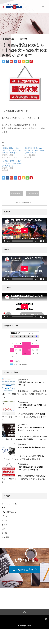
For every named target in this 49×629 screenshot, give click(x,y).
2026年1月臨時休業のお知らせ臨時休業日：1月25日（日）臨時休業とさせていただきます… (24, 479)
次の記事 (32, 193)
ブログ (4, 516)
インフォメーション (10, 504)
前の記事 (16, 193)
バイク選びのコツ (9, 512)
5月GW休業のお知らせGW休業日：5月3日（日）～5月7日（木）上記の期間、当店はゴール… (24, 417)
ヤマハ (4, 525)
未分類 (4, 533)
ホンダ (4, 521)
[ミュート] (41, 241)
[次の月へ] (37, 333)
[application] (24, 230)
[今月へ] (33, 333)
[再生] (5, 241)
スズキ (4, 508)
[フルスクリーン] (44, 241)
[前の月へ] (29, 333)
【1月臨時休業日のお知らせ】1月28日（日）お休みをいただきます (34, 150)
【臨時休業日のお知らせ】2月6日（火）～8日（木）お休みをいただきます (12, 150)
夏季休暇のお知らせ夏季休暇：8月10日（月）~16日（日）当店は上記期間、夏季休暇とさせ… (24, 394)
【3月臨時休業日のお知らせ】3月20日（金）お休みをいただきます (12, 163)
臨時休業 (23, 39)
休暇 (3, 529)
